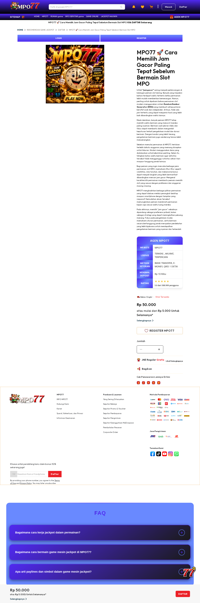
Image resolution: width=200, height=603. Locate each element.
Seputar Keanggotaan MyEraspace (118, 423)
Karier (59, 408)
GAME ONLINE (92, 16)
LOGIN (58, 38)
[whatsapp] (176, 454)
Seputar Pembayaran (112, 413)
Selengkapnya (144, 320)
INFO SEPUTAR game (74, 16)
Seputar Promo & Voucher (114, 408)
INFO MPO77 (62, 399)
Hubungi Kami (63, 404)
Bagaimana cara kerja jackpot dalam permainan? (47, 532)
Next (106, 74)
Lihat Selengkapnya (174, 361)
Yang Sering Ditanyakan (113, 399)
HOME (37, 16)
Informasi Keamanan (66, 418)
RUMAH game (57, 16)
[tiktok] (159, 454)
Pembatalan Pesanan (112, 427)
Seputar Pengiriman (112, 418)
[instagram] (170, 454)
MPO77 (45, 16)
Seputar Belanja (110, 404)
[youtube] (165, 454)
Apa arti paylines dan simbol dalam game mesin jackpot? (53, 571)
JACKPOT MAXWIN (109, 16)
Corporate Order (110, 432)
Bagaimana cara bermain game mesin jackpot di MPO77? (53, 552)
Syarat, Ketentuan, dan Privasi (70, 413)
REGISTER (141, 38)
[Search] (121, 6)
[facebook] (153, 454)
